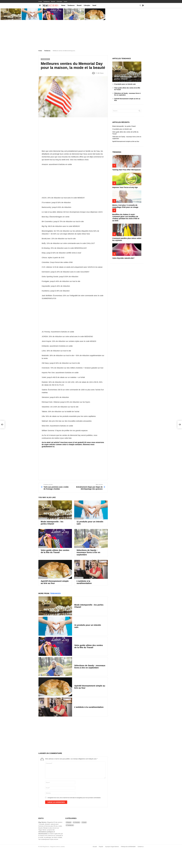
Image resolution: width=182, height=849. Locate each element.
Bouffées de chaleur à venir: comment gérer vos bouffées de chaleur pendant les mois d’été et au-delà (125, 218)
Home (40, 1)
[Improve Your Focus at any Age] (126, 179)
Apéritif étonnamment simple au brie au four (94, 18)
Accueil (95, 846)
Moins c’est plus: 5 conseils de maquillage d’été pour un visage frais (125, 207)
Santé (65, 1)
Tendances (46, 1)
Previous (1, 14)
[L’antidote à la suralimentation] (91, 569)
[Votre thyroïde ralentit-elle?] (126, 249)
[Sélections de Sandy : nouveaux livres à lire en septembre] (74, 14)
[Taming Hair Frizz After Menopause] (126, 161)
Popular (101, 846)
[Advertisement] (91, 34)
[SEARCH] (140, 5)
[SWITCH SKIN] (143, 5)
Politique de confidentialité (128, 846)
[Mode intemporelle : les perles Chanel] (11, 14)
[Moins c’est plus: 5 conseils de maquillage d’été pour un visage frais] (126, 196)
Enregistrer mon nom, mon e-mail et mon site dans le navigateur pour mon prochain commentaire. (74, 797)
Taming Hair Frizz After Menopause (126, 170)
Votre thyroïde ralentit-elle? (123, 258)
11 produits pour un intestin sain (30, 18)
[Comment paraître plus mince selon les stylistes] (126, 230)
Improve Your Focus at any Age (125, 187)
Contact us (141, 846)
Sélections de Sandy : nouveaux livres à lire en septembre (74, 18)
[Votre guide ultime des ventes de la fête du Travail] (53, 14)
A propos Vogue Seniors (112, 846)
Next (181, 14)
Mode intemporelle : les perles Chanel (10, 18)
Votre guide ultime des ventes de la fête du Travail (53, 18)
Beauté (53, 1)
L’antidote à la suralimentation (84, 582)
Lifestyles (59, 1)
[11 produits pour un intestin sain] (32, 14)
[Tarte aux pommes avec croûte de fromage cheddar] (2, 424)
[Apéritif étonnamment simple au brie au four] (95, 14)
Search (139, 111)
